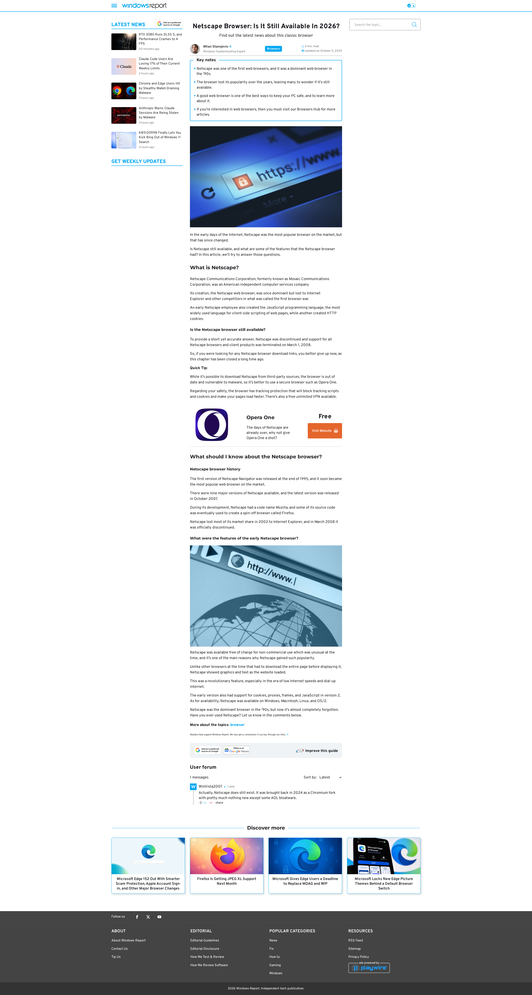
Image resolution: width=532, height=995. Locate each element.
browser (237, 725)
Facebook (137, 917)
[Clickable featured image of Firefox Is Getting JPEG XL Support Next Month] (226, 856)
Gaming (275, 965)
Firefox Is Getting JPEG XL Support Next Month (226, 881)
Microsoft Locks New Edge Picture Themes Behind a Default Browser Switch (384, 884)
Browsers (273, 49)
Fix (271, 949)
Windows (275, 973)
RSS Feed (355, 941)
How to (274, 957)
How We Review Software (209, 965)
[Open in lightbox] (266, 596)
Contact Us (119, 949)
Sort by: (310, 777)
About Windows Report (128, 941)
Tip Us (116, 957)
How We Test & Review (207, 957)
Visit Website (322, 431)
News (273, 941)
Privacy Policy (358, 957)
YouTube (159, 917)
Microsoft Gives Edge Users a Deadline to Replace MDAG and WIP (305, 881)
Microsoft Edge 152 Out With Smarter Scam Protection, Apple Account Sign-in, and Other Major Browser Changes (148, 884)
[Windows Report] (144, 5)
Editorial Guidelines (204, 941)
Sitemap (354, 949)
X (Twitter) (148, 917)
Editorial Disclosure (204, 949)
